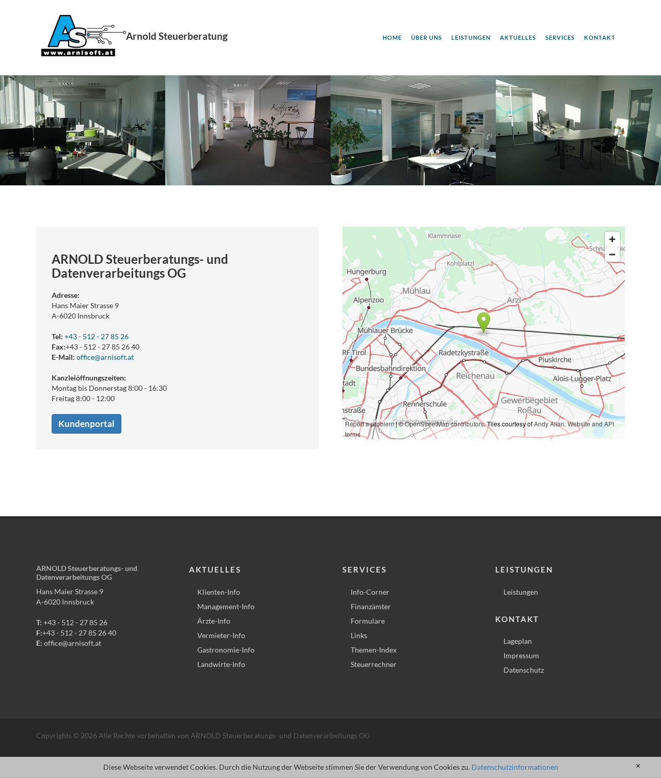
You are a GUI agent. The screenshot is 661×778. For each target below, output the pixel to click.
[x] (638, 766)
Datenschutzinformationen (514, 767)
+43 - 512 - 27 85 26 (97, 336)
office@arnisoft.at (105, 357)
